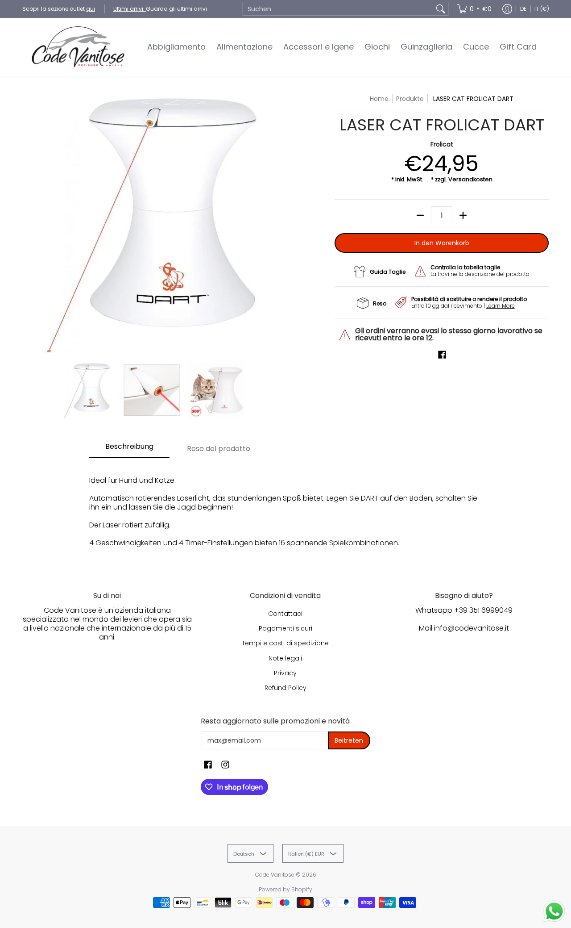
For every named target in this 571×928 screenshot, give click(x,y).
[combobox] (338, 9)
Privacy (285, 673)
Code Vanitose (274, 874)
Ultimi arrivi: (129, 9)
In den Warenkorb (441, 242)
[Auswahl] (463, 215)
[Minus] (420, 215)
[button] (442, 355)
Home (379, 98)
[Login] (507, 9)
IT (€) (541, 9)
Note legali (285, 658)
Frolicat (441, 144)
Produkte (410, 98)
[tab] (129, 449)
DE (523, 9)
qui (90, 9)
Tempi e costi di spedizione (285, 643)
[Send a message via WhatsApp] (554, 911)
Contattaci (285, 613)
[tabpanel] (285, 511)
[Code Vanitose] (78, 47)
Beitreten (349, 740)
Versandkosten (470, 179)
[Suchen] (441, 9)
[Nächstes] (275, 224)
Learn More (500, 305)
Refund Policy (285, 687)
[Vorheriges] (28, 224)
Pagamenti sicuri (285, 628)
